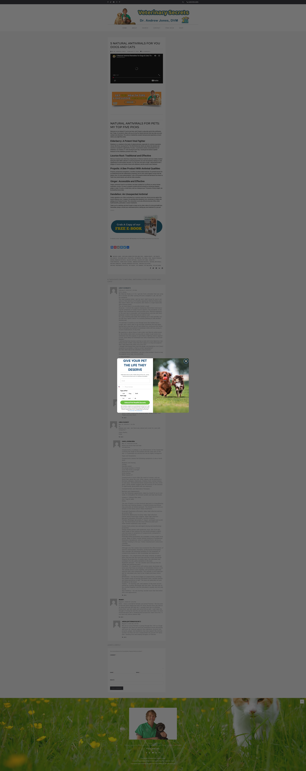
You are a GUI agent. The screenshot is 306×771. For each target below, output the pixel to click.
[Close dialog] (186, 361)
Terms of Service (139, 410)
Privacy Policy (132, 410)
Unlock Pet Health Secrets (135, 402)
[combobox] (121, 387)
